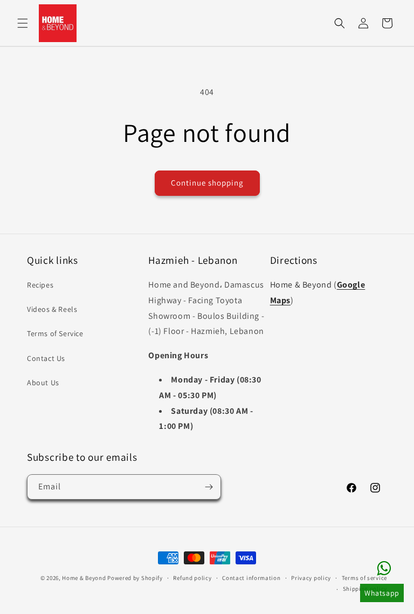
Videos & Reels (52, 309)
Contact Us (46, 358)
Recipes (40, 285)
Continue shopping (207, 183)
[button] (22, 23)
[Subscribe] (208, 487)
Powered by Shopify (135, 578)
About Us (43, 382)
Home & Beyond (84, 578)
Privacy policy (311, 578)
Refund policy (192, 578)
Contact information (251, 578)
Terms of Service (55, 333)
